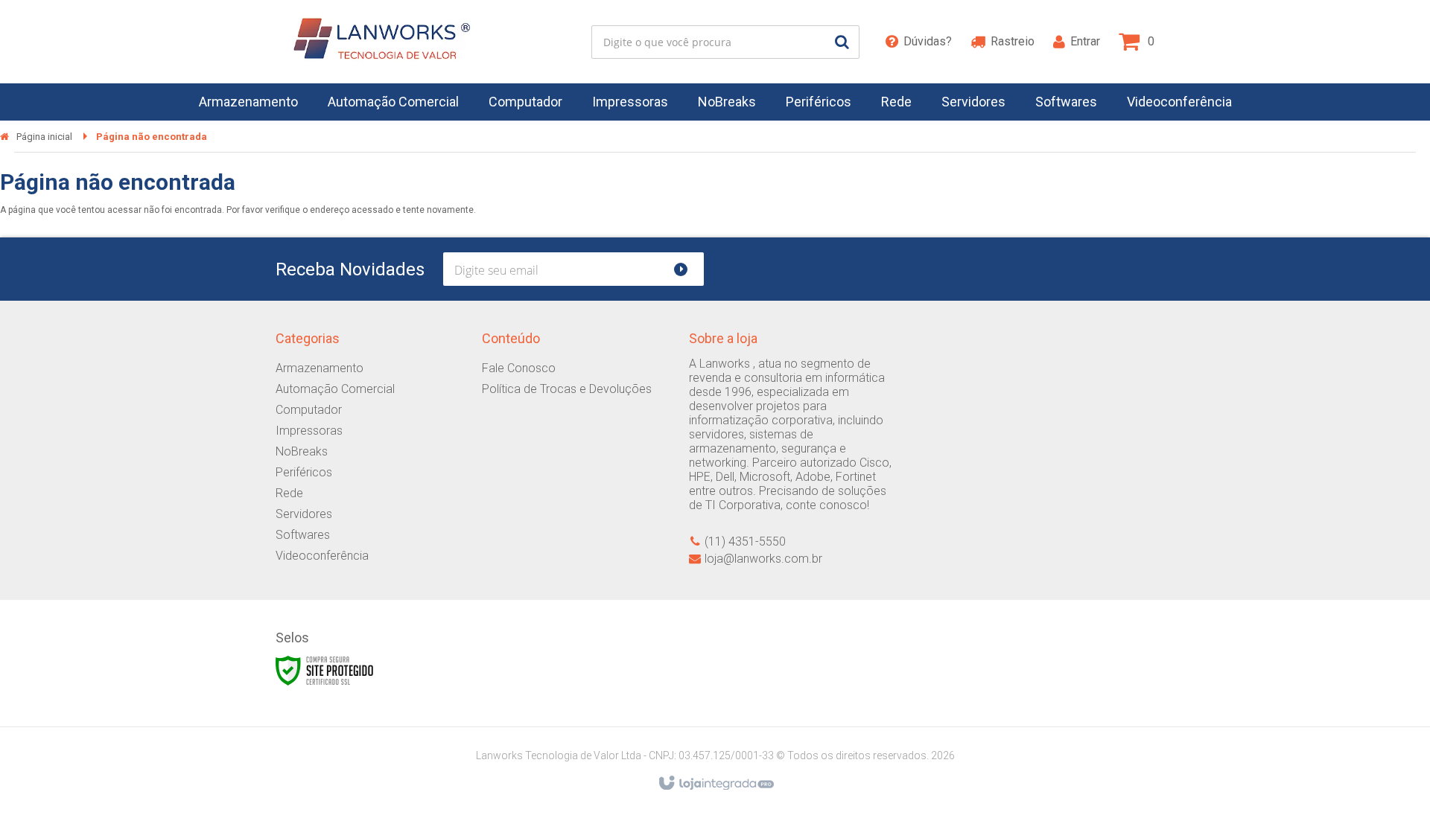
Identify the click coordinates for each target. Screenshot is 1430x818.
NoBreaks (302, 451)
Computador (309, 410)
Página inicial (44, 136)
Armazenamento (319, 368)
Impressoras (309, 431)
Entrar (1085, 41)
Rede (289, 493)
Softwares (303, 535)
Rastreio (1013, 41)
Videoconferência (322, 556)
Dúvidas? (927, 41)
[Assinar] (687, 269)
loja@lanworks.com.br (763, 559)
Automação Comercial (335, 389)
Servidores (304, 514)
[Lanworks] (377, 41)
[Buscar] (841, 42)
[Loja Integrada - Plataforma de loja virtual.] (715, 784)
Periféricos (304, 472)
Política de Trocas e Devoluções (567, 389)
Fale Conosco (519, 368)
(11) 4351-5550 (745, 541)
